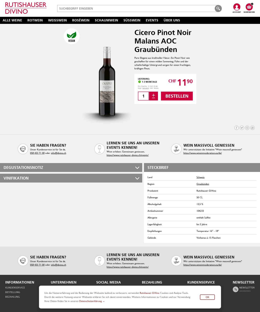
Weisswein (57, 20)
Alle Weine (12, 20)
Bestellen (177, 96)
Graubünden (203, 184)
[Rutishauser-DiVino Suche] (218, 8)
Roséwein (80, 20)
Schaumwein (106, 20)
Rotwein (35, 20)
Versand (145, 88)
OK (207, 297)
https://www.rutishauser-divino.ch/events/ (128, 155)
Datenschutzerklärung (90, 301)
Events (152, 20)
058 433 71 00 (37, 153)
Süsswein (131, 20)
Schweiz (200, 177)
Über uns (172, 20)
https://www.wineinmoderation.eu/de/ (202, 153)
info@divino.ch (58, 153)
